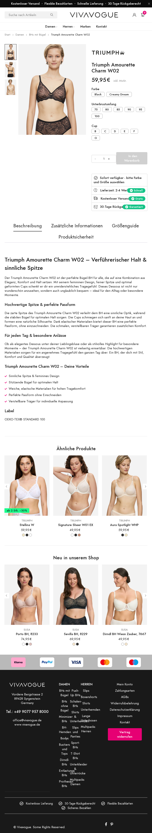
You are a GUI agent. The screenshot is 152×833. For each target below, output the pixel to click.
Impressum (124, 716)
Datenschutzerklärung (125, 709)
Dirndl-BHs (64, 762)
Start (7, 34)
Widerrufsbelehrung (125, 703)
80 (107, 109)
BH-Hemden (65, 729)
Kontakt (125, 722)
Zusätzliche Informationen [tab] (77, 225)
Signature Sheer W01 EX (75, 525)
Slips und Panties (75, 732)
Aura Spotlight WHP (124, 525)
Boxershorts (89, 697)
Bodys (64, 738)
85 (118, 109)
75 (96, 109)
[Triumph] (119, 53)
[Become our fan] (106, 824)
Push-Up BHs (75, 692)
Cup (94, 126)
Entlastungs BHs (67, 772)
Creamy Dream (119, 94)
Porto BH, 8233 (27, 634)
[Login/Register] (134, 14)
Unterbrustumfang (104, 104)
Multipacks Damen (77, 781)
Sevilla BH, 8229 (75, 634)
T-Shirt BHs (75, 755)
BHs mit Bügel (37, 34)
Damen (20, 34)
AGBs (125, 697)
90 (129, 109)
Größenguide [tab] (125, 225)
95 (140, 109)
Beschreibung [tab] (27, 225)
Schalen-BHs (76, 703)
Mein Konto (125, 684)
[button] (149, 4)
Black (98, 94)
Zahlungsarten (125, 690)
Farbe (95, 89)
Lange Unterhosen (89, 718)
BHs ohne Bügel (64, 706)
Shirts (86, 703)
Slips (86, 690)
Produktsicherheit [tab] (76, 237)
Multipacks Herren (88, 728)
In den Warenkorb (132, 158)
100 (97, 116)
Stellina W (27, 525)
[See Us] (112, 824)
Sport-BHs (75, 744)
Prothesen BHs (66, 783)
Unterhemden (90, 709)
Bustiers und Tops (64, 749)
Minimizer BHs (65, 718)
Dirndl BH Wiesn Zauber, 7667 (124, 634)
